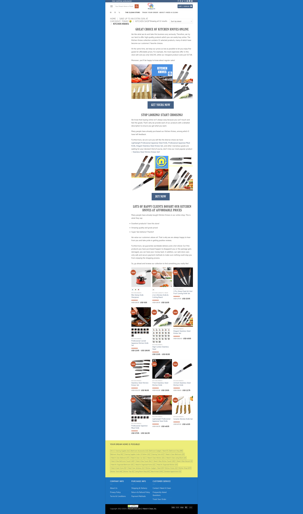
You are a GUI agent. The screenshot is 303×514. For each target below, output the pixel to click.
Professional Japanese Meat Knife (139, 430)
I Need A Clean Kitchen (155, 461)
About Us (113, 492)
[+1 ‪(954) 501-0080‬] (119, 16)
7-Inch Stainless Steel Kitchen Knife (160, 388)
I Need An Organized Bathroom (122, 468)
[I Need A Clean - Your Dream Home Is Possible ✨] (151, 10)
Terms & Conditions (118, 500)
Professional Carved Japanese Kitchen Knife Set (139, 347)
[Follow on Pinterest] (187, 5)
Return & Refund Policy (140, 496)
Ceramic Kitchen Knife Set (183, 423)
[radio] (132, 293)
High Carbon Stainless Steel (160, 352)
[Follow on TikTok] (182, 5)
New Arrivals (157, 475)
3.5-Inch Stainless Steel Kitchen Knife (182, 388)
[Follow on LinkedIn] (189, 5)
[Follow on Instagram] (180, 5)
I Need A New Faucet (143, 465)
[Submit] (137, 10)
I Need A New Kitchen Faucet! (164, 465)
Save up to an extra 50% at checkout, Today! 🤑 (129, 23)
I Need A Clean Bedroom (120, 461)
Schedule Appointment (172, 475)
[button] (111, 10)
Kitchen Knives (171, 472)
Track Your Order (150, 16)
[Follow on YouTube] (192, 5)
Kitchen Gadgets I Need (154, 472)
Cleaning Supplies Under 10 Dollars (137, 458)
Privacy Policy (115, 496)
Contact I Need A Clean (162, 492)
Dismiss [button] (172, 2)
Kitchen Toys (129, 475)
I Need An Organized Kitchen (166, 468)
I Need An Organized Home (145, 468)
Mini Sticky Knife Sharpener (137, 300)
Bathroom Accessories (139, 454)
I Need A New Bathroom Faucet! (122, 465)
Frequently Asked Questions (160, 497)
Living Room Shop (142, 475)
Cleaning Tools (157, 458)
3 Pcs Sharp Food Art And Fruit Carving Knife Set (182, 296)
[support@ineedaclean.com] (111, 16)
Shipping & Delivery (139, 492)
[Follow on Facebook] (178, 5)
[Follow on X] (185, 5)
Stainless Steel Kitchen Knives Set (146, 156)
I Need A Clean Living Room (176, 461)
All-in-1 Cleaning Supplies (120, 454)
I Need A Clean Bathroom (174, 458)
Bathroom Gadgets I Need (158, 454)
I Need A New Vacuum (184, 465)
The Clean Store (132, 16)
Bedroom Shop (117, 458)
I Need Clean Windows (135, 472)
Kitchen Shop (142, 25)
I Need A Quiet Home (118, 472)
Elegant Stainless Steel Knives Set (149, 150)
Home (113, 22)
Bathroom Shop (176, 454)
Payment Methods (138, 500)
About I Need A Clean (168, 16)
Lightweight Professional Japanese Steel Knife (149, 146)
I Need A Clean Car (137, 461)
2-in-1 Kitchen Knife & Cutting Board (160, 300)
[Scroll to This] (301, 257)
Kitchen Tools (116, 475)
